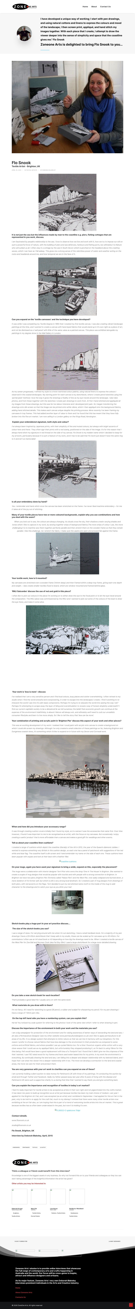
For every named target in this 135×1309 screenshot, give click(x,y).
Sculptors (16, 1213)
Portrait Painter (35, 1216)
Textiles (34, 1147)
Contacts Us (20, 1297)
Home (85, 7)
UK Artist (43, 1147)
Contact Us (105, 7)
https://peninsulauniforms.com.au (106, 1257)
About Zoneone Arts (23, 1292)
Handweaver (74, 1213)
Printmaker (26, 1147)
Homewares (16, 1147)
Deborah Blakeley (49, 170)
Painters (53, 1213)
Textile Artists (31, 170)
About (94, 7)
